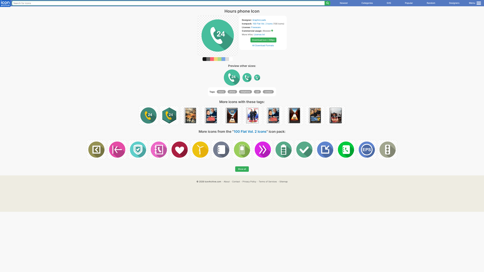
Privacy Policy (249, 181)
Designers (454, 3)
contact (268, 92)
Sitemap (283, 181)
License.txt (259, 34)
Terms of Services (268, 181)
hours (221, 92)
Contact (236, 181)
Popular (409, 3)
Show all (242, 169)
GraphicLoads (259, 20)
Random (431, 3)
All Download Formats (263, 45)
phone (232, 92)
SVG (389, 3)
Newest (344, 3)
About (227, 181)
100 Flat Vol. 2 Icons (263, 23)
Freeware (256, 27)
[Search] (327, 3)
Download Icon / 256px (263, 40)
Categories (367, 3)
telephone (245, 92)
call (257, 92)
